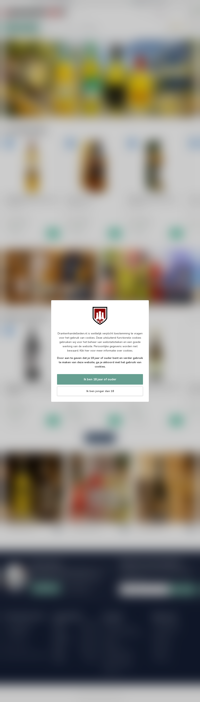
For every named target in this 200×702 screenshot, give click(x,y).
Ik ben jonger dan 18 (100, 391)
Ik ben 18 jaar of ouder (100, 379)
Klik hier (84, 350)
